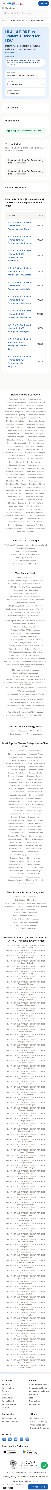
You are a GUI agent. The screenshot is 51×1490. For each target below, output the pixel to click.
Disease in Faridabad (35, 779)
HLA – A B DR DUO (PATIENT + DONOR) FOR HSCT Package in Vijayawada (25, 1277)
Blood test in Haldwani (15, 440)
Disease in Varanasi (15, 880)
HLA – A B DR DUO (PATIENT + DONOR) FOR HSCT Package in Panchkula (25, 1204)
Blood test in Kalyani (16, 459)
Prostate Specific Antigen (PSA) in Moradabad (25, 581)
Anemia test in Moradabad (25, 928)
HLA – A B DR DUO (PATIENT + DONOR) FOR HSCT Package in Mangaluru (25, 1324)
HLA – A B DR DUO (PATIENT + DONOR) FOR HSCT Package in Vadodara (25, 1261)
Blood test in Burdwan (37, 415)
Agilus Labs (34, 1404)
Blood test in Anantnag (17, 408)
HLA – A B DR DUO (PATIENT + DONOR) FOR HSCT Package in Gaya (25, 1030)
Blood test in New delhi (35, 493)
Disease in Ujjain (16, 877)
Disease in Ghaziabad (33, 782)
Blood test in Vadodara (34, 525)
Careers (5, 1407)
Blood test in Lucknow (15, 468)
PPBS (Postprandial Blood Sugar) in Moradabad (25, 600)
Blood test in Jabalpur (34, 446)
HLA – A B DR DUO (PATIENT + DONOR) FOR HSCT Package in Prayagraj (25, 1009)
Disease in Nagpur (15, 839)
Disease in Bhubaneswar (35, 763)
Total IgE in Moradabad (26, 709)
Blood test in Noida (15, 497)
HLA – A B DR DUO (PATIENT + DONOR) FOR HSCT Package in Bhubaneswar (25, 1335)
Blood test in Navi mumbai (35, 490)
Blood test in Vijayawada (35, 528)
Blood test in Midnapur (16, 478)
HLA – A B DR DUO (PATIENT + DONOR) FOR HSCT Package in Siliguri (25, 1235)
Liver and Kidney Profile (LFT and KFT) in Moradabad (25, 679)
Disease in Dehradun (16, 776)
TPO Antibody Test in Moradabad (26, 627)
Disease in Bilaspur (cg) (16, 767)
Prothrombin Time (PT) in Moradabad (25, 630)
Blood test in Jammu (14, 453)
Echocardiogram (14, 734)
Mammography (37, 734)
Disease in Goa (15, 785)
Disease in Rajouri (34, 858)
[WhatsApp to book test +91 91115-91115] (44, 1465)
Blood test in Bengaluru (14, 412)
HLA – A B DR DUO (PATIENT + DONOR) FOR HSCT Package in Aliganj (25, 972)
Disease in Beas (35, 760)
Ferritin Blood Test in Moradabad (25, 590)
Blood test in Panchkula (35, 497)
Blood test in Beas (36, 408)
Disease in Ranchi (17, 861)
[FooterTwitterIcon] (27, 1439)
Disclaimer (23, 1476)
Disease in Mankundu (17, 826)
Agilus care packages (39, 1391)
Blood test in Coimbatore (16, 421)
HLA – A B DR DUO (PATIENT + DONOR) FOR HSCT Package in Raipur (25, 1225)
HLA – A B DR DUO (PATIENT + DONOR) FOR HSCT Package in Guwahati (25, 1051)
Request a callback (38, 1388)
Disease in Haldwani (16, 792)
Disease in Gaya (15, 782)
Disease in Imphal (36, 795)
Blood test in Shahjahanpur (16, 516)
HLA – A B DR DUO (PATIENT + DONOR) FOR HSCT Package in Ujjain (25, 1256)
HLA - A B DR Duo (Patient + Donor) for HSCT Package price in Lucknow (20, 299)
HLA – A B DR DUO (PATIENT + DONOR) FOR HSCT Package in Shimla (25, 1230)
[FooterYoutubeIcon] (4, 1439)
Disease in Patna (34, 852)
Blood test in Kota (35, 465)
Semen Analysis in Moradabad (25, 643)
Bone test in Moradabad (36, 903)
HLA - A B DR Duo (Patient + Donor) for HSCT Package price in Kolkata (19, 285)
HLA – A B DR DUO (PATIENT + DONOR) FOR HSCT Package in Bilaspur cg (25, 1345)
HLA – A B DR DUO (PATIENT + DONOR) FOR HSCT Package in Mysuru (25, 1172)
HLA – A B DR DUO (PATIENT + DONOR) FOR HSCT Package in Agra (25, 1303)
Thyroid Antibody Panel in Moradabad (25, 633)
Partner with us (9, 1418)
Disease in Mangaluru (35, 823)
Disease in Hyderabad (17, 795)
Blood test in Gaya (15, 430)
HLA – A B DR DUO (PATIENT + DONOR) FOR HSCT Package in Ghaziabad (25, 1035)
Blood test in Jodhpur (16, 456)
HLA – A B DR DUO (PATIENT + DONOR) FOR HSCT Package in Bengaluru (25, 1251)
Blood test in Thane (34, 522)
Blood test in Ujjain (15, 525)
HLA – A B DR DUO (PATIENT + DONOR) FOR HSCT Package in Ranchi (25, 1351)
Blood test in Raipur (16, 506)
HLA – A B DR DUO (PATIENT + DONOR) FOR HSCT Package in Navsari (25, 1188)
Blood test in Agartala (17, 399)
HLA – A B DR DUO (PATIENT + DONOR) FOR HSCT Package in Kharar (25, 1319)
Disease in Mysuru (36, 836)
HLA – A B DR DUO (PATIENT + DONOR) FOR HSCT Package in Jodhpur (25, 1109)
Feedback (33, 1394)
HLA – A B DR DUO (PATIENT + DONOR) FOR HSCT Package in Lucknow (25, 1141)
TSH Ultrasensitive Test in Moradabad (25, 612)
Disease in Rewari (34, 861)
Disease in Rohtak (15, 864)
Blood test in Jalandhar (35, 449)
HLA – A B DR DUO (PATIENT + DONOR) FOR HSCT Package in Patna (25, 1214)
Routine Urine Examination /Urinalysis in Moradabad (26, 609)
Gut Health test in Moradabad (25, 913)
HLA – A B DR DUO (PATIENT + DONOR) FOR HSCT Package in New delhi (25, 1193)
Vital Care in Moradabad (13, 545)
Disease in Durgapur (35, 776)
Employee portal (37, 1418)
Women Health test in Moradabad (25, 916)
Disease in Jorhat (34, 808)
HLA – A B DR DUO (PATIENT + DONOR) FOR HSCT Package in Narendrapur (25, 967)
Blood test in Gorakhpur (34, 434)
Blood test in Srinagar (35, 519)
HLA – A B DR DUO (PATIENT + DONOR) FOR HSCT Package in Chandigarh (25, 1361)
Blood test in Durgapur (36, 424)
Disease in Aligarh (16, 757)
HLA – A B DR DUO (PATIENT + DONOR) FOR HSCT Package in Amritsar (25, 1093)
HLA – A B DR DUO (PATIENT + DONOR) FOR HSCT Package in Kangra (25, 1298)
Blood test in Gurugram (15, 437)
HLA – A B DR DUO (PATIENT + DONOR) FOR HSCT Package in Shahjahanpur (25, 1004)
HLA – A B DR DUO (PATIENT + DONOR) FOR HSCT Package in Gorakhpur (25, 1041)
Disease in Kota (34, 817)
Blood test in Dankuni (37, 421)
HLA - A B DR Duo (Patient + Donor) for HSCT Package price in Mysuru (19, 328)
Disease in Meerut (35, 826)
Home (4, 20)
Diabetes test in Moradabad (25, 900)
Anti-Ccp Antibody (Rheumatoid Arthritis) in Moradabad (25, 662)
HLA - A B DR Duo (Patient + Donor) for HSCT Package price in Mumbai (19, 314)
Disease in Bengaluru (14, 763)
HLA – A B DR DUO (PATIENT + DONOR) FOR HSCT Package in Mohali (25, 1162)
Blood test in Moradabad (15, 481)
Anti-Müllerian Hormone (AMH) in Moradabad (25, 712)
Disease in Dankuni (36, 773)
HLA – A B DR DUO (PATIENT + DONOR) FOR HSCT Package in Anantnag (25, 1356)
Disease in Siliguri (16, 871)
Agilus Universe (9, 1404)
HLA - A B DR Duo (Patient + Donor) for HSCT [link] (28, 21)
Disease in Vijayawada (35, 880)
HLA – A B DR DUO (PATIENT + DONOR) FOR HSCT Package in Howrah (25, 1062)
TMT (39, 731)
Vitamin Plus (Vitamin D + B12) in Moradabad (26, 699)
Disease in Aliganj (36, 754)
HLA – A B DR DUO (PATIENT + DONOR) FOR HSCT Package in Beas (25, 1282)
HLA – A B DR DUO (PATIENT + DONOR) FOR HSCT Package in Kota (25, 1135)
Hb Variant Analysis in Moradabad (26, 624)
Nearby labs (34, 1401)
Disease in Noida (15, 849)
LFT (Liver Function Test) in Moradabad (25, 587)
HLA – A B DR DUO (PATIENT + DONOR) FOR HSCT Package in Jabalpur (25, 1077)
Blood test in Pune (36, 503)
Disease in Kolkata (18, 817)
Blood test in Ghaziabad (34, 430)
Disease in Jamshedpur (34, 804)
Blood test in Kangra (35, 459)
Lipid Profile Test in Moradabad (25, 673)
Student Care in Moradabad (25, 561)
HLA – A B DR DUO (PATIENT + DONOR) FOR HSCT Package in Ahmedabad (25, 1330)
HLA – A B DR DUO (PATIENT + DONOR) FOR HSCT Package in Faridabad (25, 1025)
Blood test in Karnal (16, 462)
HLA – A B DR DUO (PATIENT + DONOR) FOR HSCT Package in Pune (25, 1219)
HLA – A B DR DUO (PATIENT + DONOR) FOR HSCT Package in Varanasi (25, 1267)
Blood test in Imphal (36, 443)
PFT (26, 734)
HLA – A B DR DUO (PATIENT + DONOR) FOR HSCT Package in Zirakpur (25, 999)
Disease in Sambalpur (34, 864)
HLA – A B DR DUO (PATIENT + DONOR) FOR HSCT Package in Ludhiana (25, 1146)
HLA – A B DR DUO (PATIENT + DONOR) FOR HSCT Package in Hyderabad (25, 1067)
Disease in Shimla (37, 867)
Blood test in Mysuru (37, 484)
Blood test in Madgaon (15, 471)
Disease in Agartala (17, 751)
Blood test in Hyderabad (16, 443)
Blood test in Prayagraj (17, 503)
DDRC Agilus (7, 1398)
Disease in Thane (33, 874)
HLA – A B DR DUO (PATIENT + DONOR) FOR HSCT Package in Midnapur (25, 1366)
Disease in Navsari (16, 845)
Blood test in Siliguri (15, 519)
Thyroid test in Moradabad (25, 897)
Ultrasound (23, 731)
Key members (8, 1388)
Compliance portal (38, 1425)
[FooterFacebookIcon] (16, 1439)
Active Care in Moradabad (36, 545)
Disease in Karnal (17, 814)
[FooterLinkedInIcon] (21, 1439)
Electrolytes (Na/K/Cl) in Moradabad (25, 676)
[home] (15, 3)
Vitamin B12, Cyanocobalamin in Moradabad (25, 649)
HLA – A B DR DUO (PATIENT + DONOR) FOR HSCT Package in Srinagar (25, 1240)
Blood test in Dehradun (15, 424)
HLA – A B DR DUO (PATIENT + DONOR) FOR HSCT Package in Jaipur (25, 1083)
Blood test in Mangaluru (36, 471)
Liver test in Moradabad (25, 909)
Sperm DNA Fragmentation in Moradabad (26, 703)
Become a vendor (10, 1421)
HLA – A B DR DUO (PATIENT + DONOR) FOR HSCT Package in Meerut (25, 1156)
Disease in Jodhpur (17, 808)
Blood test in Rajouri (34, 506)
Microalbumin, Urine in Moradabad (25, 670)
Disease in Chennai (36, 770)
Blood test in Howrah (36, 440)
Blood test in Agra (35, 399)
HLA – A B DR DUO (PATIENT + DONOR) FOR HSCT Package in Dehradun (25, 988)
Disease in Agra (35, 751)
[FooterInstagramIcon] (10, 1439)
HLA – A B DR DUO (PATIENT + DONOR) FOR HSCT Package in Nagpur (25, 1177)
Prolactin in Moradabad (26, 578)
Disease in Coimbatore (17, 773)
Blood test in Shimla (37, 516)
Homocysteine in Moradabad (25, 636)
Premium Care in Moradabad (26, 551)
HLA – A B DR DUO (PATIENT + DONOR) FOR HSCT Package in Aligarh (25, 993)
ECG (32, 731)
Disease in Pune (35, 855)
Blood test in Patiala (16, 500)
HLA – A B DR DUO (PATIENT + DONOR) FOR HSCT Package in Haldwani (25, 1056)
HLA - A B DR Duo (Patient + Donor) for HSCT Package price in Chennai (19, 225)
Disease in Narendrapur (34, 839)
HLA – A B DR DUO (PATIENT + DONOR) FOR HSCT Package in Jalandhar (25, 1088)
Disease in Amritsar (34, 757)
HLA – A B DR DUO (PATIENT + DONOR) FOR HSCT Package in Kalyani (25, 1120)
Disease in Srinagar (34, 871)
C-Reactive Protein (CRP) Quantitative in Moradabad (25, 688)
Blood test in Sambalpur (35, 512)
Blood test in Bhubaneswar (36, 412)
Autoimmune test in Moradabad (25, 922)
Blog (31, 1398)
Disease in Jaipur (16, 801)
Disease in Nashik (15, 842)
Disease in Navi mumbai (34, 842)
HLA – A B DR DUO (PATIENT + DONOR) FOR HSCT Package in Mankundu (25, 957)
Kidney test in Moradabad (37, 906)
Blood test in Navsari (15, 493)
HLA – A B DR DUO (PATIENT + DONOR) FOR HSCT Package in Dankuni (25, 983)
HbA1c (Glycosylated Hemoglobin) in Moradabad (25, 606)
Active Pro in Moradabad (25, 548)
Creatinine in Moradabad (25, 603)
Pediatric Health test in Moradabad (25, 919)
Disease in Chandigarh (16, 770)
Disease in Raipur (17, 858)
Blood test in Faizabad (15, 427)
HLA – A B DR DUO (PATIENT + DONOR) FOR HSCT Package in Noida (25, 1198)
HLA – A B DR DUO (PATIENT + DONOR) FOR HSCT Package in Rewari (25, 1309)
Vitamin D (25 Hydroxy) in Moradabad (25, 655)
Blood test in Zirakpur (25, 531)
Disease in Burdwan (36, 767)
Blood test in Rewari (34, 509)
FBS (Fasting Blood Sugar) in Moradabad (25, 596)
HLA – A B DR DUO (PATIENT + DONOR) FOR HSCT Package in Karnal (25, 1125)
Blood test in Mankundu (16, 475)
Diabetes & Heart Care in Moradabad (25, 554)
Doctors (5, 1391)
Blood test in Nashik (14, 490)
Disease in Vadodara (34, 877)
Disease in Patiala (17, 852)
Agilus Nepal (8, 1401)
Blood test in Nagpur (14, 487)
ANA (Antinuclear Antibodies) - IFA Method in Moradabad (25, 616)
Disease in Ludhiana (35, 820)
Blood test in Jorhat (35, 456)
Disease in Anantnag (18, 760)
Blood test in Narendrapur (35, 487)
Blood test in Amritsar (35, 405)
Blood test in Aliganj (37, 402)
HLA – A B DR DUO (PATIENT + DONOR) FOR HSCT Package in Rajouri (25, 962)
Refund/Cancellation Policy (25, 1481)
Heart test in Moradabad (14, 903)
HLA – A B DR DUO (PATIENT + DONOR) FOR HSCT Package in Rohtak (25, 1340)
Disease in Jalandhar (34, 801)
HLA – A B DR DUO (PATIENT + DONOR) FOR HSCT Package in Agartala (25, 1288)
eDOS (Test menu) (38, 1421)
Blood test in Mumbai (37, 481)
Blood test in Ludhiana (35, 468)
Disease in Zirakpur (25, 883)
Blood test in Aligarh (15, 405)
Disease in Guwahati (35, 789)
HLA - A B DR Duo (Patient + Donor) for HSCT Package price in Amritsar (19, 271)
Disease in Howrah (35, 792)
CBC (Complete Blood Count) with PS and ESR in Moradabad (25, 666)
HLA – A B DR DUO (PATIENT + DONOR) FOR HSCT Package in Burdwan (25, 978)
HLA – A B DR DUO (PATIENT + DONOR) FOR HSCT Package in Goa (25, 1272)
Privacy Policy (9, 1476)
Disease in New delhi (34, 845)
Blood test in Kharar (34, 462)
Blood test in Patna (35, 500)
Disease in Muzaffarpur (17, 836)
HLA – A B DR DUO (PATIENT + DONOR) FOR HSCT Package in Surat (25, 1246)
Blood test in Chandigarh (15, 418)
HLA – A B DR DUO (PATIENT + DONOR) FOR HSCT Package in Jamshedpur (25, 1104)
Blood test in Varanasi (14, 528)
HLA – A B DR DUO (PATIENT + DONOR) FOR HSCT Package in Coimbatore (25, 951)
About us (6, 1385)
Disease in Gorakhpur (33, 785)
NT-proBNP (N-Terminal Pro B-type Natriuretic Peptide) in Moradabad (25, 684)
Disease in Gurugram (16, 789)
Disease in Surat (17, 874)
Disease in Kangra (34, 811)
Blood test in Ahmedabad (16, 402)
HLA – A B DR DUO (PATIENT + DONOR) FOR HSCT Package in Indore (25, 1072)
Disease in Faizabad (16, 779)
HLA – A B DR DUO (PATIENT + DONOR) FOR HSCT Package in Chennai (25, 946)
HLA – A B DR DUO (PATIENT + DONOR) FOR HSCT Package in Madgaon (25, 1151)
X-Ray (12, 731)
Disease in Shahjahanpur (17, 867)
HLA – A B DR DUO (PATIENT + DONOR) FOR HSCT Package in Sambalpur (25, 1293)
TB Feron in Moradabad (25, 691)
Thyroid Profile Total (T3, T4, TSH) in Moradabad (26, 658)
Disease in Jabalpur (34, 798)
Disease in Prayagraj (18, 855)
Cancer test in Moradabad (26, 925)
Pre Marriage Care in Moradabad (25, 564)
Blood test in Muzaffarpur (16, 484)
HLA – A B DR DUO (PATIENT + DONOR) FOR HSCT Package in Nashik (25, 1183)
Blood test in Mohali (36, 478)
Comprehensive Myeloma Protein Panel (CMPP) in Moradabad (25, 716)
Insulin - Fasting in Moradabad (25, 593)
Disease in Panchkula (34, 849)
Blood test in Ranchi (16, 509)
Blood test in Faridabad (36, 427)
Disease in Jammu (15, 804)
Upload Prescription (38, 1385)
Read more (9, 53)
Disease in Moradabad (16, 833)
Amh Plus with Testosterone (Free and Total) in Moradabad (25, 695)
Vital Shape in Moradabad (26, 558)
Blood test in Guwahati (36, 437)
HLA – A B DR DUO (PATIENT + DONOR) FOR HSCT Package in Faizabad (25, 1020)
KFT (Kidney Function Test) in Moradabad (26, 639)
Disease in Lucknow (16, 820)
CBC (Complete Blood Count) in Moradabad (25, 652)
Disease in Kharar (34, 814)
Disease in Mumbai (36, 833)
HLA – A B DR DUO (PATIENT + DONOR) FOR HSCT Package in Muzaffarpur (25, 1167)
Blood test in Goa (14, 434)
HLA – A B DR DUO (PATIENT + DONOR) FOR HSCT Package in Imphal (25, 1314)
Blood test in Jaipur (15, 449)
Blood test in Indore (15, 446)
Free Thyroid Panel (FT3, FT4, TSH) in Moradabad (25, 621)
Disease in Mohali (35, 830)
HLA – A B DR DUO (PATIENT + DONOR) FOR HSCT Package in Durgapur (25, 1014)
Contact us (7, 1394)
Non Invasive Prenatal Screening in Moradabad (25, 706)
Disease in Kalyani (17, 811)
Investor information (39, 1428)
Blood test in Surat (16, 522)
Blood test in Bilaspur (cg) (15, 415)
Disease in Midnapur (17, 830)
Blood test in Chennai (37, 418)
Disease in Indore (16, 798)
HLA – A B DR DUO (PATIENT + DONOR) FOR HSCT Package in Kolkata (25, 1130)
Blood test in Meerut (36, 475)
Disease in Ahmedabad (17, 754)
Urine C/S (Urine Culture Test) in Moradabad (26, 646)
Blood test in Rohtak (14, 512)
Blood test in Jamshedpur (35, 453)
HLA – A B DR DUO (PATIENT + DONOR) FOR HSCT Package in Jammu (25, 1098)
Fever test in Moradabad (14, 906)
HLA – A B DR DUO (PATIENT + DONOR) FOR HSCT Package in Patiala (25, 1209)
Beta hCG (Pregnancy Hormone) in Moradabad (26, 584)
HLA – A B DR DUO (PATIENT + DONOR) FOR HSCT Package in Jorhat (25, 1114)
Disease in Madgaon (16, 823)
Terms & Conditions (39, 1476)
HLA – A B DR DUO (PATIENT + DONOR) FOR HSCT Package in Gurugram (25, 1046)
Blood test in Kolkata (17, 465)
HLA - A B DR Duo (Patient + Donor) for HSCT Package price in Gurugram (20, 239)
